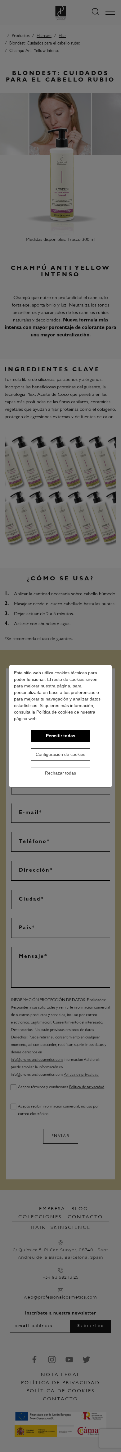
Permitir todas (60, 735)
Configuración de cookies (60, 754)
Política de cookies (54, 712)
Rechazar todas (60, 772)
